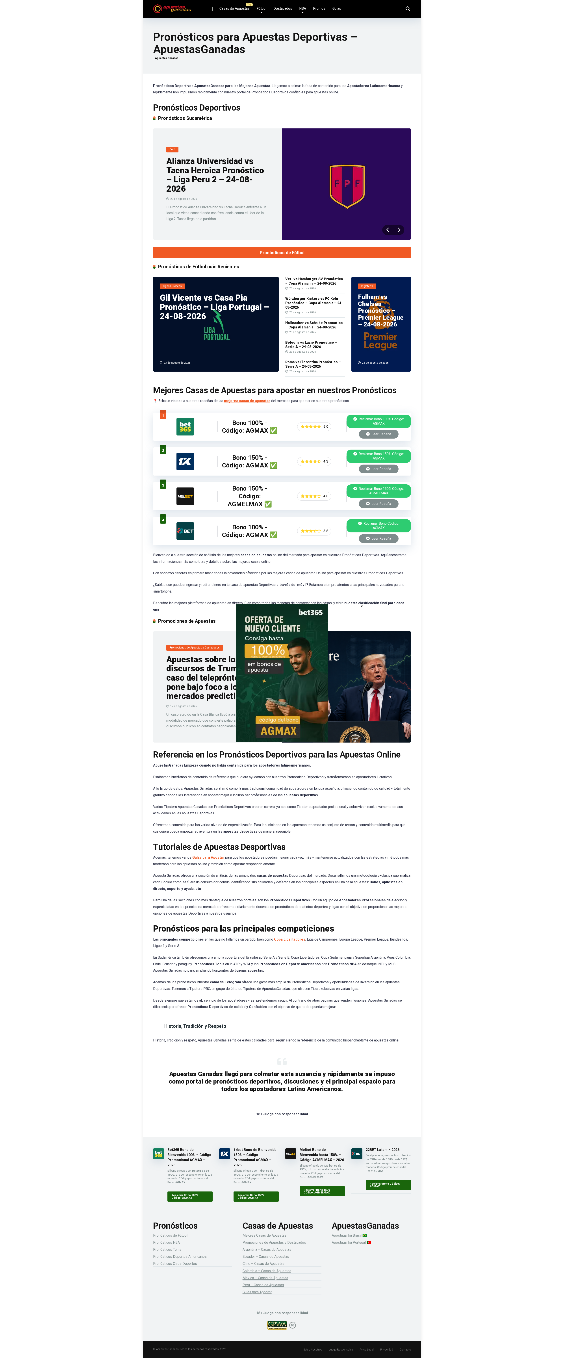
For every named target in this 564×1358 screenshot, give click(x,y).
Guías (336, 8)
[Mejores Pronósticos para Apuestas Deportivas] (172, 7)
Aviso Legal (367, 1349)
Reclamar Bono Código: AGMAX (381, 525)
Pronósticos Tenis (167, 1249)
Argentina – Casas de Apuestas (267, 1249)
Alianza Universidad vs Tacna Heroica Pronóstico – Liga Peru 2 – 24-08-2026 (215, 175)
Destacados (282, 8)
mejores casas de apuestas (247, 401)
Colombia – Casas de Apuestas (267, 1271)
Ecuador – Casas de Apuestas (266, 1256)
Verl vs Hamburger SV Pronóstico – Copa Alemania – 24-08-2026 (314, 281)
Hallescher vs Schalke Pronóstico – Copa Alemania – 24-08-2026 (314, 325)
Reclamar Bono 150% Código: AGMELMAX (381, 491)
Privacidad (386, 1349)
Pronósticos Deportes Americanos (180, 1256)
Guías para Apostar (208, 857)
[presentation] (387, 230)
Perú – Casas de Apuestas (263, 1285)
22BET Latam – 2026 (382, 1150)
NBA (302, 8)
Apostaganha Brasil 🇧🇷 (349, 1235)
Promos (319, 8)
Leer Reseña (381, 434)
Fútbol (261, 8)
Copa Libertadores (289, 939)
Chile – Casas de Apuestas (263, 1264)
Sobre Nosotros (312, 1349)
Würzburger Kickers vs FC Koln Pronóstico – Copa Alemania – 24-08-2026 (314, 302)
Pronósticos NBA (166, 1242)
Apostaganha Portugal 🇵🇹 (351, 1242)
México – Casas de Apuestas (265, 1278)
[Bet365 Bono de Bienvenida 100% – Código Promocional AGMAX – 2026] (185, 434)
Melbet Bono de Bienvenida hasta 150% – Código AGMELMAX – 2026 (322, 1155)
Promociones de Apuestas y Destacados (274, 1242)
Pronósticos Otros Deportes (175, 1264)
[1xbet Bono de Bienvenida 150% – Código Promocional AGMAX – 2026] (185, 469)
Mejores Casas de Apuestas (264, 1235)
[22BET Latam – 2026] (185, 539)
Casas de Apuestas (234, 8)
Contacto (405, 1349)
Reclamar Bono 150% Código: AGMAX (381, 456)
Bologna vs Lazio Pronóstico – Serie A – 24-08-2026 (311, 344)
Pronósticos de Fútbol (282, 252)
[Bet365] (282, 679)
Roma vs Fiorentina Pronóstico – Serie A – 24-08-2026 (313, 364)
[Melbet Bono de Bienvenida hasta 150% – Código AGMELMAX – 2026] (185, 504)
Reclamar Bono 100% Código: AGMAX (381, 421)
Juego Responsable (341, 1349)
